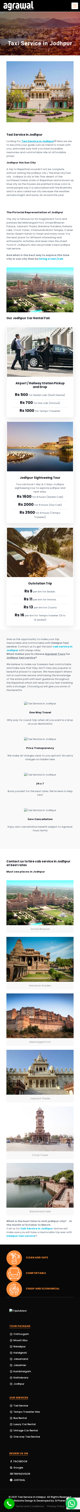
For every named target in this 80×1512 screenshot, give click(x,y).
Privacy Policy (56, 1506)
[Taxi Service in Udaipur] (18, 6)
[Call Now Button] (9, 1503)
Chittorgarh (21, 1334)
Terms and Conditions (30, 1506)
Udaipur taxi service (20, 1236)
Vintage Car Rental (25, 1430)
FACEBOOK (20, 1461)
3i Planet (60, 1500)
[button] (71, 1503)
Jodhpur (18, 1384)
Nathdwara (20, 1377)
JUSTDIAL (19, 1480)
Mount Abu (20, 1340)
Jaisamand (20, 1359)
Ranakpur (19, 1346)
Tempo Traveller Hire (26, 1412)
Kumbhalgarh (22, 1371)
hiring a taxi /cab (51, 259)
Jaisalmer (19, 1365)
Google (18, 1467)
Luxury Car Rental (24, 1424)
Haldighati (20, 1353)
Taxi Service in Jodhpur (37, 141)
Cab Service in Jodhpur (36, 1228)
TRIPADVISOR (21, 1474)
